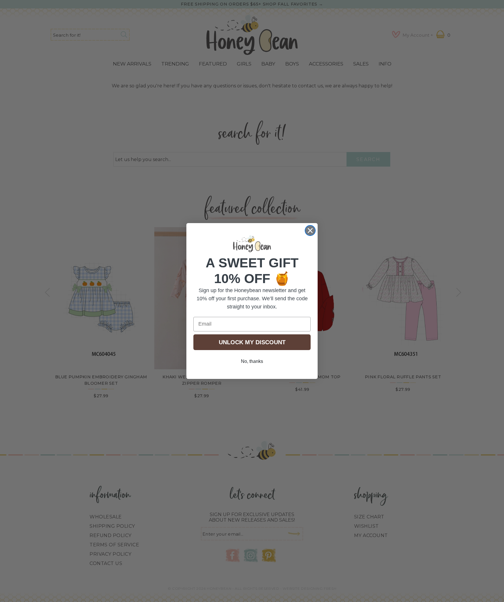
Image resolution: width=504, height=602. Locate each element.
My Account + (417, 35)
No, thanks (252, 361)
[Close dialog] (310, 230)
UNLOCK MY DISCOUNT (252, 342)
